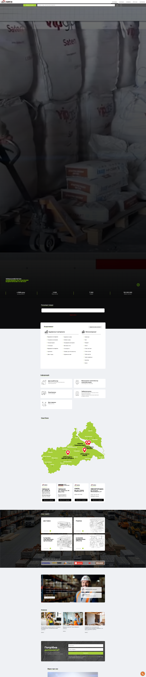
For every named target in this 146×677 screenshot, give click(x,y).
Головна (114, 2)
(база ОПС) (61, 491)
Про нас (135, 2)
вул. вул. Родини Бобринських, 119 (79, 491)
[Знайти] (113, 5)
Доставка (47, 521)
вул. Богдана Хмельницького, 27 (96, 491)
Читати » (42, 632)
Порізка (79, 521)
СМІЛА (77, 488)
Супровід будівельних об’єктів (80, 539)
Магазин (121, 2)
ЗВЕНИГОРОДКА (97, 489)
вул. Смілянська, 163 (63, 490)
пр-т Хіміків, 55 (46, 490)
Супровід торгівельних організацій (48, 539)
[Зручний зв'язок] (143, 674)
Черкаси (45, 489)
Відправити (85, 653)
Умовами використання (92, 656)
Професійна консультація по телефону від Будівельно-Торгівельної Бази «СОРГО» (50, 628)
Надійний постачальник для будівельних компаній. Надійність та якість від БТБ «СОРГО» (94, 628)
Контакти (142, 2)
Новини (128, 2)
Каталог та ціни (29, 5)
